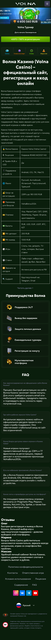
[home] (25, 3)
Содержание (21, 584)
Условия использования (18, 578)
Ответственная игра (33, 572)
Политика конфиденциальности (25, 566)
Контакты (12, 572)
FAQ (34, 584)
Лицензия (40, 578)
